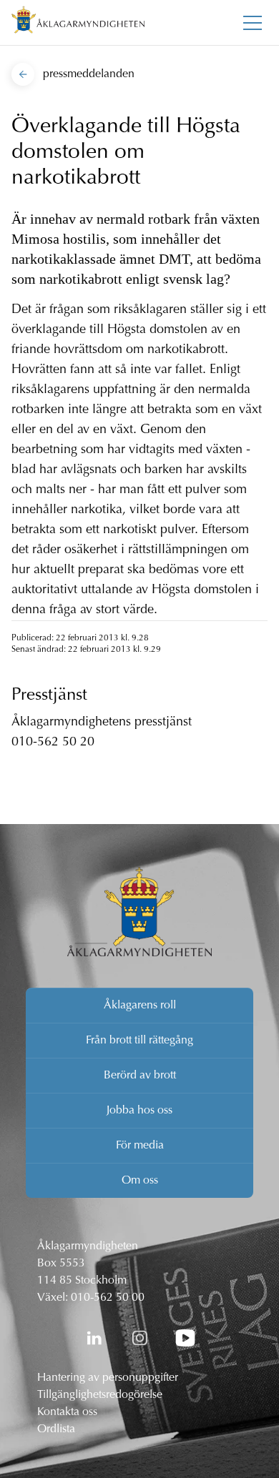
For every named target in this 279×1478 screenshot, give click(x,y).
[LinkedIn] (93, 1337)
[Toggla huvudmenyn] (253, 23)
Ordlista (56, 1429)
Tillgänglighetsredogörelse (99, 1395)
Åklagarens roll (140, 1005)
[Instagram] (139, 1337)
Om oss (140, 1180)
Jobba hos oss (139, 1110)
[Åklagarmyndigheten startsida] (78, 22)
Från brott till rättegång (139, 1040)
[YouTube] (185, 1337)
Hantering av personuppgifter (107, 1378)
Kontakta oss (67, 1412)
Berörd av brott (140, 1075)
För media (140, 1145)
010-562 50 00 (108, 1298)
